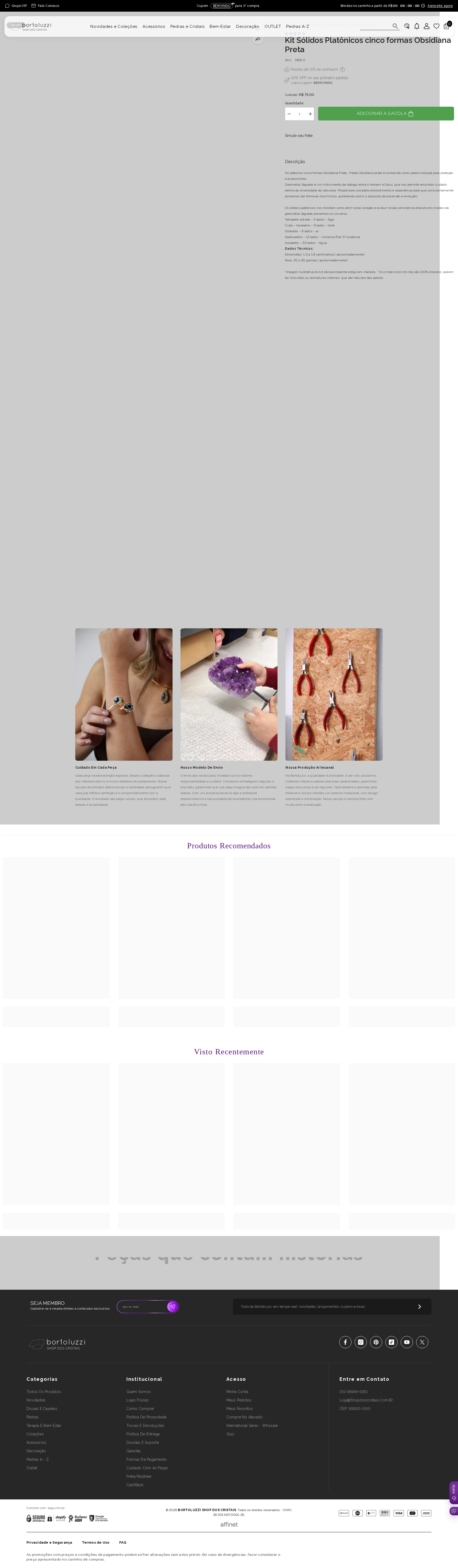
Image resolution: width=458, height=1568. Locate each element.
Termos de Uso (96, 1542)
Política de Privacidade (214, 1502)
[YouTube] (407, 1342)
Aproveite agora (440, 6)
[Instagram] (361, 1342)
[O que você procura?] (380, 26)
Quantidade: (295, 103)
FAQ (123, 1542)
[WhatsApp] (454, 1511)
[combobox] (375, 26)
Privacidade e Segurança (49, 1542)
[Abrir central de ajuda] (454, 1492)
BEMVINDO (323, 83)
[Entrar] (427, 26)
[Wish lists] (436, 26)
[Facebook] (345, 1342)
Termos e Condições (246, 1502)
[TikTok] (391, 1342)
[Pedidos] (407, 26)
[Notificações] (417, 26)
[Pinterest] (376, 1342)
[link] (56, 1012)
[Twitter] (422, 1342)
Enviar (172, 1306)
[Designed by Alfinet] (229, 1523)
